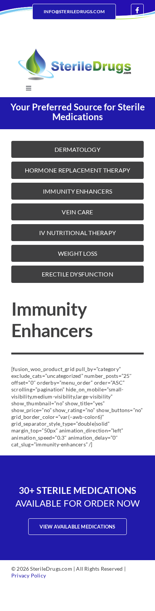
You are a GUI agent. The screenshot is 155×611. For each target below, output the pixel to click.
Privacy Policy (28, 575)
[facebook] (137, 10)
